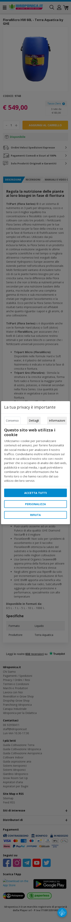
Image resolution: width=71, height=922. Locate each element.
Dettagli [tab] (34, 420)
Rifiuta (35, 515)
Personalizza (35, 504)
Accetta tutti (35, 493)
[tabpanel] (35, 455)
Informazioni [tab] (57, 420)
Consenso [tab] (12, 420)
